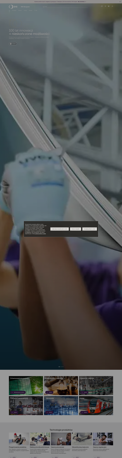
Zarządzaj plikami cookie (89, 229)
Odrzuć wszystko (75, 229)
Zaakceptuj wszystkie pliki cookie (59, 229)
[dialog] (61, 229)
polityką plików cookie (40, 233)
